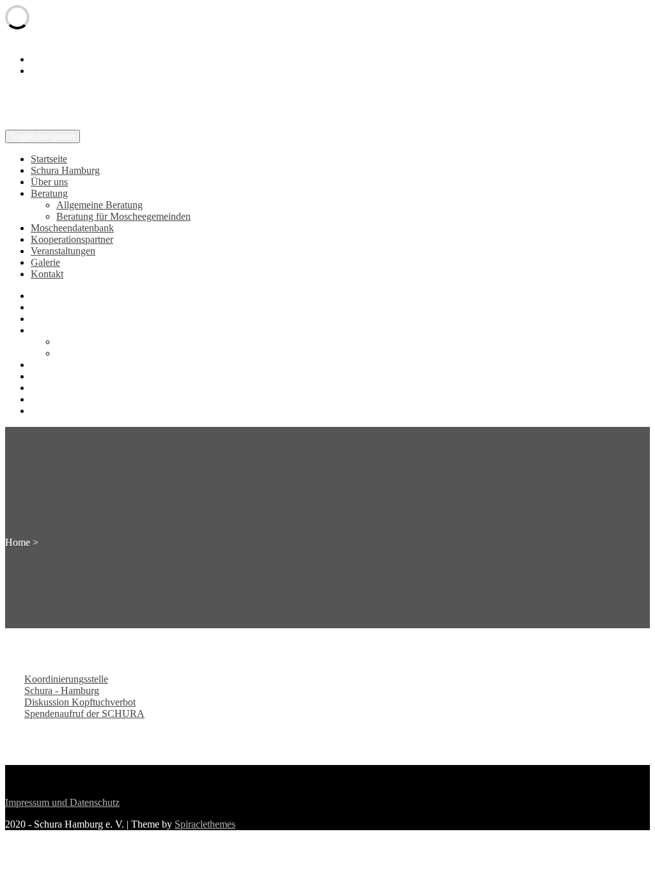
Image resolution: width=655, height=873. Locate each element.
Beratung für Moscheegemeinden (123, 216)
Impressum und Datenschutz (62, 802)
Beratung (49, 193)
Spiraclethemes (205, 824)
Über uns (49, 181)
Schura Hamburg (65, 170)
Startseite (49, 158)
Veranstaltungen (63, 250)
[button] (66, 679)
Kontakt (47, 273)
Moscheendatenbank (72, 227)
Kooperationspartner (72, 239)
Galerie (45, 262)
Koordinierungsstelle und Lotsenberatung (188, 104)
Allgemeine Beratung (99, 204)
